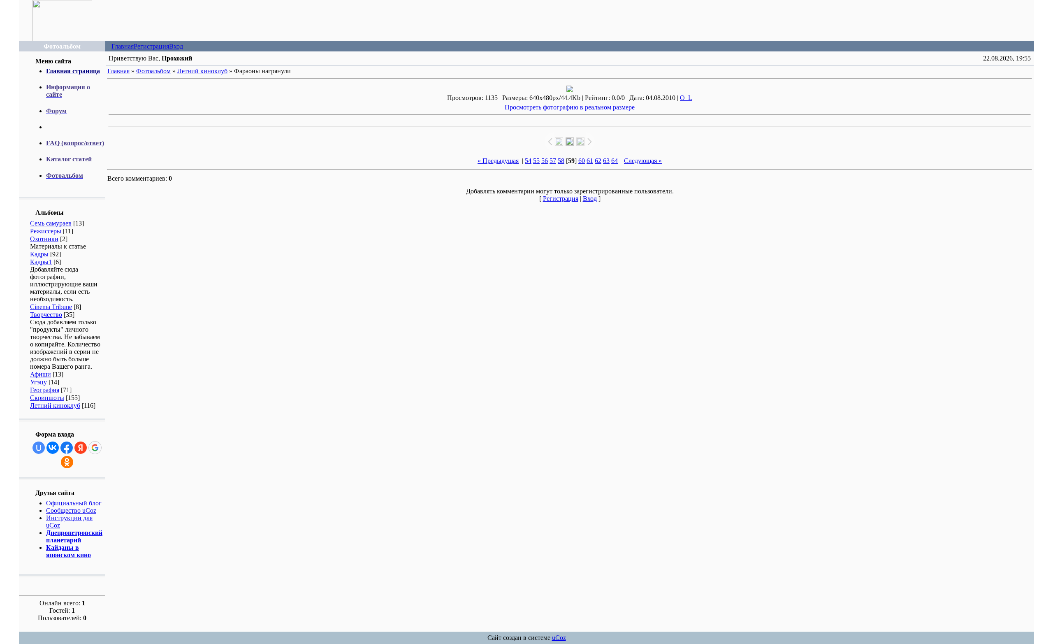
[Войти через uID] (38, 448)
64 (614, 160)
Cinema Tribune (51, 306)
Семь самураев (51, 223)
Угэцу (38, 382)
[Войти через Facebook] (66, 448)
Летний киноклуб (55, 405)
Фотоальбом (153, 70)
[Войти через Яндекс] (80, 448)
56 (544, 160)
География (44, 389)
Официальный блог (74, 503)
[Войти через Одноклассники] (67, 462)
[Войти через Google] (95, 447)
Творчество (46, 314)
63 (606, 160)
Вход (176, 46)
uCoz (559, 637)
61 (590, 160)
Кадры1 (41, 261)
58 (561, 160)
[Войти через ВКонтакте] (52, 448)
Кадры (39, 254)
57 (553, 160)
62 (598, 160)
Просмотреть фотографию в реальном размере (570, 107)
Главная (122, 46)
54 (528, 160)
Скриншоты (47, 397)
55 (536, 160)
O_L (686, 97)
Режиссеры (45, 231)
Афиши (40, 374)
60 (581, 160)
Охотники (44, 238)
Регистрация (151, 46)
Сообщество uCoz (71, 510)
